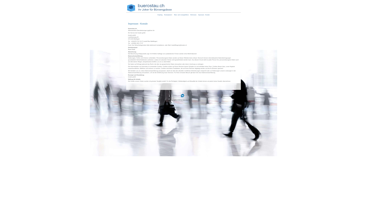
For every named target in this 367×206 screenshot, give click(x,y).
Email (129, 45)
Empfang (160, 15)
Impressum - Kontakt (204, 15)
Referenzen (193, 15)
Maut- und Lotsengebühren (181, 15)
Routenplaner (167, 15)
